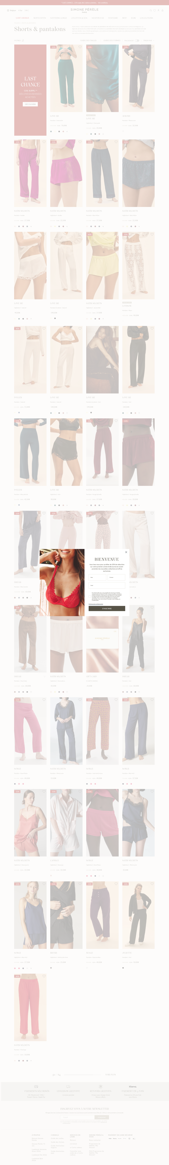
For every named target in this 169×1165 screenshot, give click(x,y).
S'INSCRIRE (107, 608)
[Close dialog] (126, 552)
